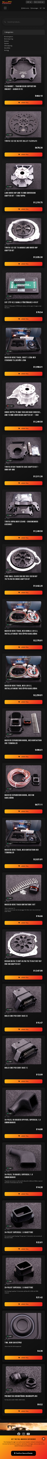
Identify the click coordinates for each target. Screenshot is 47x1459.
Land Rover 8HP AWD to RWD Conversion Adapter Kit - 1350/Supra (20, 194)
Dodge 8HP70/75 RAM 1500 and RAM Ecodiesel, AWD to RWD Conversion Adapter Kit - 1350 (23, 413)
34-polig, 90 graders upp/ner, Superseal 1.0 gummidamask (23, 1121)
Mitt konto (25, 8)
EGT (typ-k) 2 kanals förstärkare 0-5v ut (21, 302)
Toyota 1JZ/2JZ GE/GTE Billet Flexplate (21, 141)
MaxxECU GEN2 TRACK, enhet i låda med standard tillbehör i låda (20, 359)
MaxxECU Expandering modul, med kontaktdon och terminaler (23, 741)
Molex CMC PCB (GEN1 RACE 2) (16, 1016)
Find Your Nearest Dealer (24, 1453)
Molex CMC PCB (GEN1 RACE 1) (16, 1068)
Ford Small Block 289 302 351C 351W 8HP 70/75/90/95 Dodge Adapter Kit (21, 577)
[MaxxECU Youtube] (28, 1434)
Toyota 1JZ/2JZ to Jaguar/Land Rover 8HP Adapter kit (21, 249)
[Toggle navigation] (5, 7)
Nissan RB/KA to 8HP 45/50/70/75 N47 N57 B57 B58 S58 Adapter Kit (23, 962)
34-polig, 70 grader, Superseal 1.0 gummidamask (19, 1176)
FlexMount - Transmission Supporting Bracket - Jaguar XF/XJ (20, 87)
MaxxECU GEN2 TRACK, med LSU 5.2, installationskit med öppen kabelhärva (21, 687)
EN (44, 8)
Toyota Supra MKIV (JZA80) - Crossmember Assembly (21, 523)
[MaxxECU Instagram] (23, 1434)
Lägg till (25, 102)
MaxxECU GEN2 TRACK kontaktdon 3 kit (20, 904)
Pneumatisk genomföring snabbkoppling (21, 1396)
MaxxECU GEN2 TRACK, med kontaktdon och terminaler (22, 851)
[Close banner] (44, 1439)
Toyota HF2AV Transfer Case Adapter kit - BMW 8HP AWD (22, 468)
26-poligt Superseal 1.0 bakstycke (19, 1287)
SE (40, 8)
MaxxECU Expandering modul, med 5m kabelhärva (19, 796)
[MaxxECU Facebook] (19, 1434)
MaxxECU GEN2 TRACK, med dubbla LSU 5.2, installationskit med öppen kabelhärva (21, 632)
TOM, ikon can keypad (13, 1342)
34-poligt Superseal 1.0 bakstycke (19, 1232)
